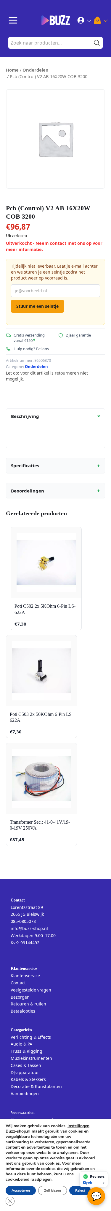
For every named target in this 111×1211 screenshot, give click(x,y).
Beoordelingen (55, 490)
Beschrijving (56, 416)
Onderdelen (35, 70)
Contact (18, 983)
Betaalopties (23, 1011)
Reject (80, 1190)
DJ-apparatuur (25, 1072)
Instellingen (78, 1126)
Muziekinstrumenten (31, 1058)
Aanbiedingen (25, 1093)
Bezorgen (20, 997)
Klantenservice (25, 975)
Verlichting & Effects (31, 1037)
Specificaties (55, 465)
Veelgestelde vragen (31, 990)
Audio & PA (21, 1044)
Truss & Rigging (26, 1051)
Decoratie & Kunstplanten (36, 1086)
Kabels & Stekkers (28, 1079)
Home (12, 70)
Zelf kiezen (52, 1190)
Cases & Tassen (26, 1065)
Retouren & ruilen (28, 1004)
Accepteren (21, 1190)
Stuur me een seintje (37, 306)
